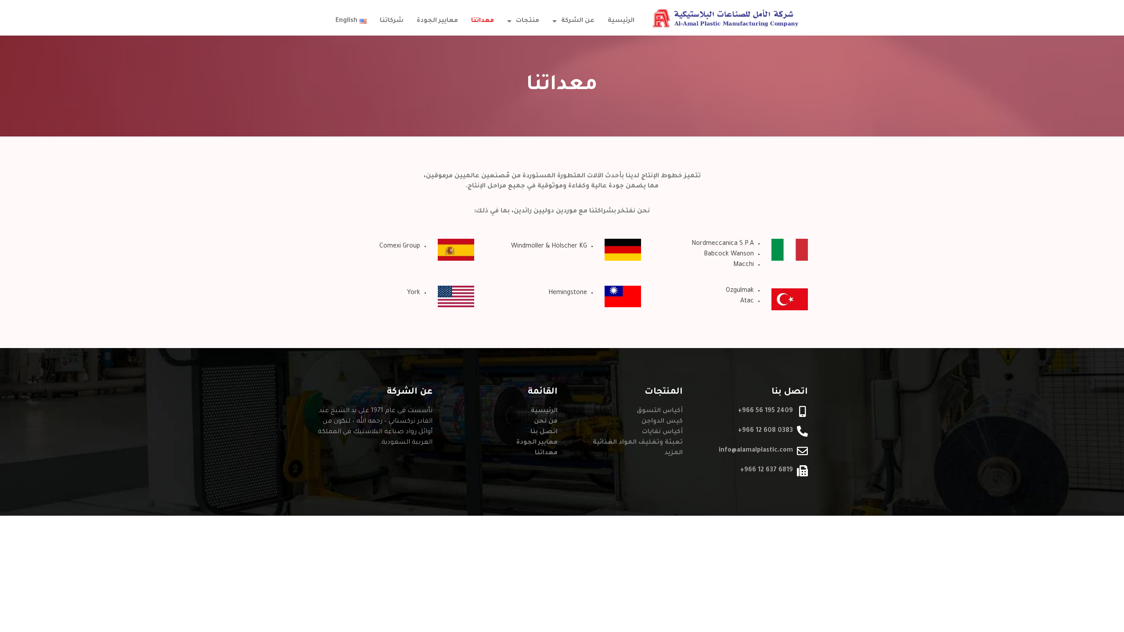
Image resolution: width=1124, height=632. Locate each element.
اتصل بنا (544, 432)
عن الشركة (577, 21)
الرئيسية (621, 21)
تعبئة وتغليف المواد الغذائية (638, 442)
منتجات (527, 21)
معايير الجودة (437, 21)
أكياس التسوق (660, 411)
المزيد (673, 453)
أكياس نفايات (662, 432)
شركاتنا (391, 21)
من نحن (546, 421)
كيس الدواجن (662, 421)
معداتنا (482, 21)
